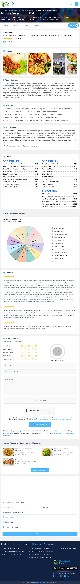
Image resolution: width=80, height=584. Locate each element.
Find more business (39, 470)
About (6, 25)
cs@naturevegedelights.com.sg (15, 512)
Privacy (56, 579)
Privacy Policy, (45, 419)
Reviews (36, 25)
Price (26, 25)
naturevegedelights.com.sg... (14, 517)
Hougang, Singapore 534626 (14, 502)
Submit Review (38, 424)
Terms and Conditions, (33, 419)
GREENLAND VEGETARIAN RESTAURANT (61, 449)
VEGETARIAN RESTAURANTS (27, 10)
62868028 (8, 507)
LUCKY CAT (18, 459)
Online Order (9, 522)
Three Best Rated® (39, 582)
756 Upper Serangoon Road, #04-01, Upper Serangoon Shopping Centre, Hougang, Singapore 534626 (38, 35)
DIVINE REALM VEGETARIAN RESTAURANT (23, 449)
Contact (41, 534)
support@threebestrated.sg (67, 573)
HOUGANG (13, 10)
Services (16, 25)
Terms (62, 579)
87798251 (46, 507)
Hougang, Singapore (43, 544)
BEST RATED (4, 10)
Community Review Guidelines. (61, 419)
